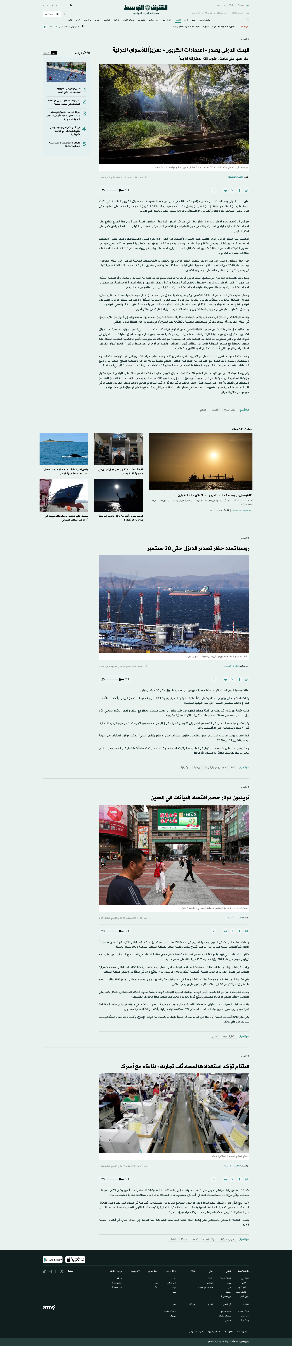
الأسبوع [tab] (46, 53)
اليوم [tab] (54, 53)
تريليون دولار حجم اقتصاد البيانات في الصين (200, 798)
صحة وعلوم (153, 20)
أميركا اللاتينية (226, 1297)
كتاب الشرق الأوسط (205, 1288)
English (241, 5)
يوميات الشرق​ (128, 20)
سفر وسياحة (117, 1283)
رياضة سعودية (243, 1312)
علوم (156, 1283)
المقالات (210, 1279)
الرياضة (116, 20)
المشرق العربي (241, 1292)
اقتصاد (215, 410)
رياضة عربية (244, 1316)
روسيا (197, 767)
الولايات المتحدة (225, 1279)
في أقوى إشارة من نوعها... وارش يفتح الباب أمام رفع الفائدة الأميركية (65, 131)
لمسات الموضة (117, 1288)
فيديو (97, 20)
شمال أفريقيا (241, 1288)
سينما (174, 1288)
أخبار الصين (229, 1036)
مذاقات (119, 1279)
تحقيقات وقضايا (225, 1316)
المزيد (70, 20)
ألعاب (78, 20)
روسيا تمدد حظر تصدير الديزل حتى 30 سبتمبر (198, 548)
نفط (233, 767)
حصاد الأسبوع (226, 1312)
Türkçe (232, 5)
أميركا (184, 1239)
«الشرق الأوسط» (235, 177)
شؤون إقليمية (244, 1297)
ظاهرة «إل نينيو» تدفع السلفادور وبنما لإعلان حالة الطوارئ (215, 495)
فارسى (219, 5)
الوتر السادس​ (171, 1283)
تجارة (195, 1239)
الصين (215, 1036)
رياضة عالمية (245, 1321)
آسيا (229, 1288)
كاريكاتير (210, 1283)
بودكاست (87, 20)
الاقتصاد (178, 20)
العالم (194, 20)
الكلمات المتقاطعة (170, 1312)
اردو (225, 5)
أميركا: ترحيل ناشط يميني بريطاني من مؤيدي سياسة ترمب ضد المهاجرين (201, 26)
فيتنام (172, 1239)
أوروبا (229, 1283)
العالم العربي (245, 1279)
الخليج (244, 1283)
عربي (248, 5)
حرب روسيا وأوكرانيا (215, 767)
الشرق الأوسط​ (205, 20)
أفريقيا (228, 1292)
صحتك (155, 1279)
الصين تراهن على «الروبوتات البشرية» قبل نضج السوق (67, 90)
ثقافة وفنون (166, 20)
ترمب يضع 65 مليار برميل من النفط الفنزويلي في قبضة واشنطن (64, 102)
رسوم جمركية (228, 1239)
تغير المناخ (229, 410)
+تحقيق (228, 1321)
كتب (174, 1279)
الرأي (186, 20)
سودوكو (173, 1316)
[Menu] (247, 20)
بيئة (156, 1288)
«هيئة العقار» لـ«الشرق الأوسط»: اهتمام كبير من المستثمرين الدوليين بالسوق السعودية (63, 116)
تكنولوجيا (141, 20)
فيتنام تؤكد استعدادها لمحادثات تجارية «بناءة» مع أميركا (184, 1066)
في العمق (106, 20)
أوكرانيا (185, 767)
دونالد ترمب (209, 1239)
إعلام (174, 1292)
